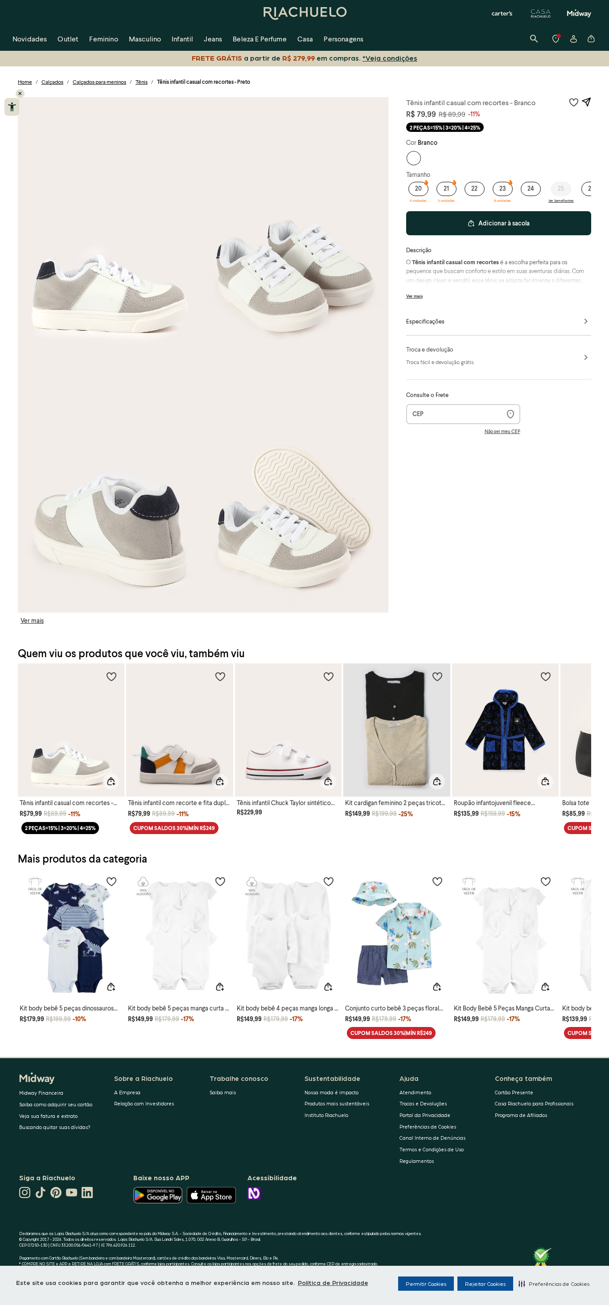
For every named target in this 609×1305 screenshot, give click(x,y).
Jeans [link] (213, 38)
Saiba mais (223, 1092)
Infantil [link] (182, 38)
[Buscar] (534, 39)
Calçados (52, 81)
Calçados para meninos (99, 81)
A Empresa (127, 1092)
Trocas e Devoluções (423, 1103)
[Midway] (579, 13)
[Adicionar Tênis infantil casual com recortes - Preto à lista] (574, 102)
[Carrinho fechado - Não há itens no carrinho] (591, 39)
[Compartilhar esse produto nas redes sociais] (586, 102)
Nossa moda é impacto (331, 1092)
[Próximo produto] (580, 722)
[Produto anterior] (29, 722)
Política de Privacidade (333, 1282)
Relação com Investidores (144, 1103)
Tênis (142, 81)
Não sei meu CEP (502, 431)
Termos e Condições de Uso (431, 1149)
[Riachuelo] (304, 13)
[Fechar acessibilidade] (20, 93)
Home (25, 81)
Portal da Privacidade (424, 1115)
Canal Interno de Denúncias (432, 1137)
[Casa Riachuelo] (541, 13)
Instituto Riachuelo (326, 1115)
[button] (554, 1283)
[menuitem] (29, 39)
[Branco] (413, 158)
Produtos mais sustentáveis (336, 1103)
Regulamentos (416, 1161)
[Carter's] (502, 13)
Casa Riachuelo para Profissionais (534, 1103)
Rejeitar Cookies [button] (485, 1283)
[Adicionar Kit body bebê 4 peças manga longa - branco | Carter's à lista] (328, 881)
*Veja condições (389, 57)
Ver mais (32, 620)
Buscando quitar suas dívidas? (55, 1127)
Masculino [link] (145, 38)
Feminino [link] (103, 38)
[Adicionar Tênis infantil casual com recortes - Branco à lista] (111, 676)
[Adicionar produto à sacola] (111, 781)
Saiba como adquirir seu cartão (55, 1104)
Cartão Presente (514, 1092)
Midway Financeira (41, 1092)
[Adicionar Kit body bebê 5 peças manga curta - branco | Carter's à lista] (220, 881)
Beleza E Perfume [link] (260, 38)
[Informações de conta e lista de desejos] (573, 39)
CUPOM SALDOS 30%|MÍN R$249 (174, 828)
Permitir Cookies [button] (426, 1283)
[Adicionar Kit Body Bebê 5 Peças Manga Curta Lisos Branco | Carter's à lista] (545, 881)
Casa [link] (305, 38)
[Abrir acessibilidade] (11, 107)
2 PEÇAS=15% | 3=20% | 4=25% (445, 127)
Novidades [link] (29, 38)
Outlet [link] (68, 38)
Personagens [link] (343, 38)
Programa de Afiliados (521, 1115)
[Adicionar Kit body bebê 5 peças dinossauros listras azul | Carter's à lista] (111, 881)
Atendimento (415, 1092)
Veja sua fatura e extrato (48, 1116)
